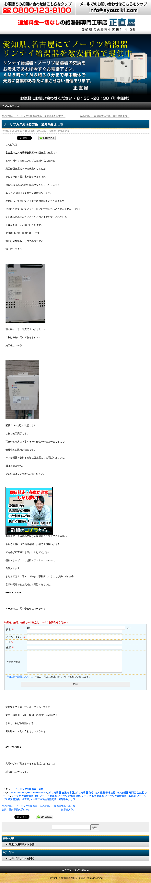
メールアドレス (16, 636)
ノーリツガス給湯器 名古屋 (120, 796)
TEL (9, 642)
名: (128, 628)
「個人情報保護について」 (20, 676)
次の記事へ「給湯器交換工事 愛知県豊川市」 (105, 116)
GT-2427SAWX (18, 792)
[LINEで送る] (47, 137)
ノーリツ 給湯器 (48, 796)
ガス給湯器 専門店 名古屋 (130, 792)
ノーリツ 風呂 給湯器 (93, 796)
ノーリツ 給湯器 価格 (69, 796)
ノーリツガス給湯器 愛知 (29, 789)
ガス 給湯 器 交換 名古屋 (61, 792)
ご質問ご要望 (13, 662)
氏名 (10, 629)
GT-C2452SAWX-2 (37, 792)
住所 (10, 647)
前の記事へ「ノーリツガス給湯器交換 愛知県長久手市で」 (33, 116)
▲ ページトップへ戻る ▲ (75, 869)
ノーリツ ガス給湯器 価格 (25, 796)
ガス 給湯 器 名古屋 (105, 792)
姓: (28, 628)
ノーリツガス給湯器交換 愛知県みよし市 (33, 124)
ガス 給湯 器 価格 (84, 792)
